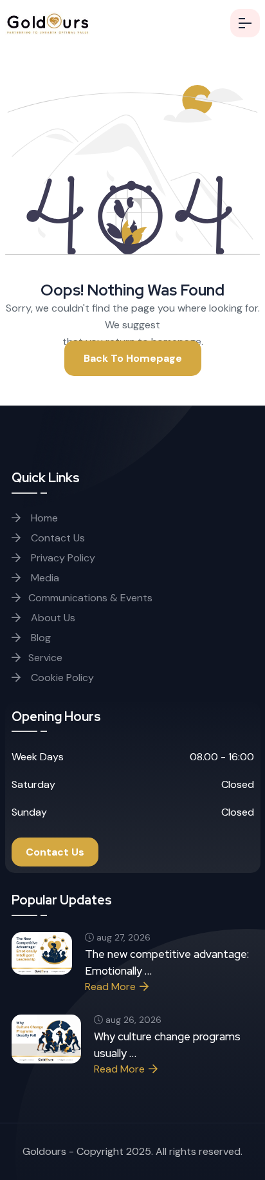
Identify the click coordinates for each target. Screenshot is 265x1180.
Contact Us (56, 538)
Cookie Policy (61, 677)
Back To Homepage (133, 358)
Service (45, 657)
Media (43, 578)
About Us (51, 617)
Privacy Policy (61, 558)
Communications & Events (90, 597)
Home (43, 518)
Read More (110, 986)
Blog (39, 637)
